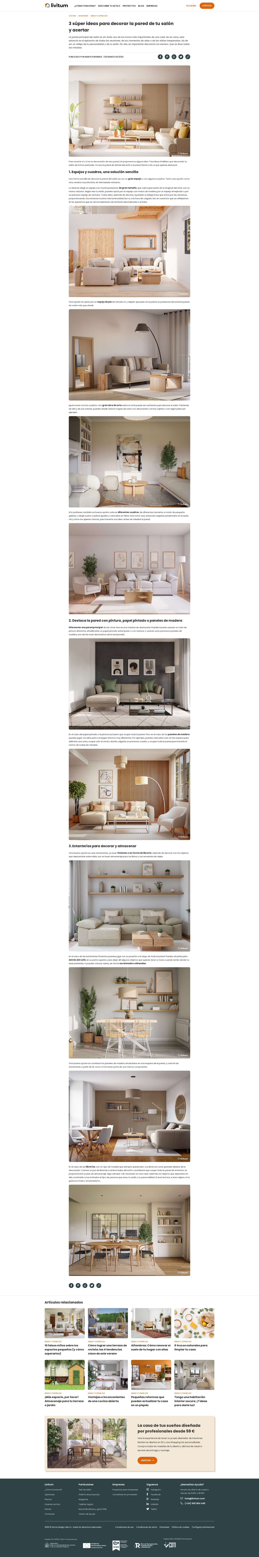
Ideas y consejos (99, 15)
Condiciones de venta (146, 1527)
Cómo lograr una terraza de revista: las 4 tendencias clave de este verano (107, 1349)
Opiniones (49, 1494)
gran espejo (134, 178)
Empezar (207, 5)
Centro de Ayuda (87, 1514)
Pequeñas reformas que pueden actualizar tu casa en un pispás (149, 1401)
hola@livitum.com (195, 1498)
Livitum (72, 15)
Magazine (83, 15)
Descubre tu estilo (109, 5)
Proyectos (129, 5)
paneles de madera (179, 734)
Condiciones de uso (124, 1527)
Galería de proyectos (89, 1494)
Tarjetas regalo (86, 1504)
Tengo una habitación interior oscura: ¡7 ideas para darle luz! (190, 1401)
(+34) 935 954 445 (195, 1503)
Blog (141, 5)
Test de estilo (85, 1489)
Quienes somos (52, 1504)
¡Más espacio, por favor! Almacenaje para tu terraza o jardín (64, 1401)
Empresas (151, 5)
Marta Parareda (93, 56)
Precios (48, 1499)
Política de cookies (180, 1527)
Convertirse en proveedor (125, 1494)
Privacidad (164, 1527)
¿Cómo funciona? (85, 5)
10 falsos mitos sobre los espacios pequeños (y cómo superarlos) (64, 1349)
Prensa (48, 1509)
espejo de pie (104, 301)
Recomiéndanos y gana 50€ (93, 1509)
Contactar (50, 1514)
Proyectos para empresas (125, 1489)
